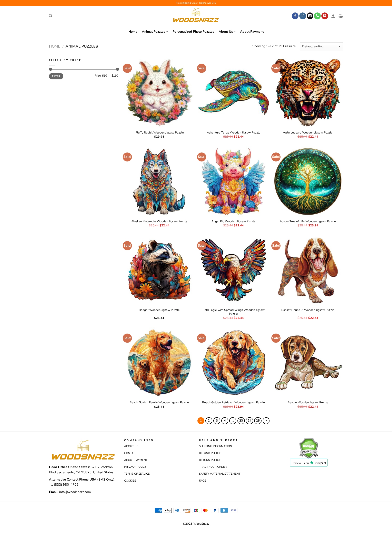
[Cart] (340, 15)
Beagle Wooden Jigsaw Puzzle (307, 402)
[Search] (50, 16)
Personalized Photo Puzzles (193, 31)
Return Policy (209, 460)
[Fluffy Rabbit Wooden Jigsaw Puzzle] (159, 93)
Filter (56, 76)
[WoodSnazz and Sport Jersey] (196, 16)
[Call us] (317, 15)
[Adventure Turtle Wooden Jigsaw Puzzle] (233, 93)
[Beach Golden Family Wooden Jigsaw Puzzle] (159, 362)
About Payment (252, 31)
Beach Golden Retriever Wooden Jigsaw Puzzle (233, 402)
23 (241, 420)
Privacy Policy (135, 467)
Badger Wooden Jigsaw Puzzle (159, 310)
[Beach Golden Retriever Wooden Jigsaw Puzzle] (233, 362)
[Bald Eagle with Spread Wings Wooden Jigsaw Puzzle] (233, 270)
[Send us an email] (310, 15)
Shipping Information (215, 446)
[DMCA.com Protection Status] (308, 448)
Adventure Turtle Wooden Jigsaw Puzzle (233, 133)
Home (132, 31)
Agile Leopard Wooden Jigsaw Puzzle (308, 133)
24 (249, 420)
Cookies (130, 481)
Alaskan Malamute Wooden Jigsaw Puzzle (159, 221)
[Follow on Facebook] (295, 15)
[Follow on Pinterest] (324, 15)
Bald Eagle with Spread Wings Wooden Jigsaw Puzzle (234, 312)
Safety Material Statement (219, 474)
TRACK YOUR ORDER (213, 467)
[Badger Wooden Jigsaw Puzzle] (159, 270)
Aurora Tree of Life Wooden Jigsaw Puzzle (308, 221)
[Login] (333, 15)
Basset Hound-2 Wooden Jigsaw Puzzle (307, 310)
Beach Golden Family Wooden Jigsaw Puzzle (159, 402)
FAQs (202, 481)
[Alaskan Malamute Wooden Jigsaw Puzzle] (159, 181)
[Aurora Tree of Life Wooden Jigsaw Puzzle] (308, 181)
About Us (226, 31)
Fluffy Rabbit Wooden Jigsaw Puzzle (159, 133)
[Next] (266, 420)
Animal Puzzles (153, 31)
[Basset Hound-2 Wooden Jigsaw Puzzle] (308, 270)
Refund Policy (209, 453)
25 (258, 420)
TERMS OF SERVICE (137, 474)
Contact (130, 453)
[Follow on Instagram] (302, 15)
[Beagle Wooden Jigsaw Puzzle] (308, 362)
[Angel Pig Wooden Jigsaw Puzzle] (233, 181)
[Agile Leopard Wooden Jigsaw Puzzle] (308, 93)
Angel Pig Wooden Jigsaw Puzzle (233, 221)
